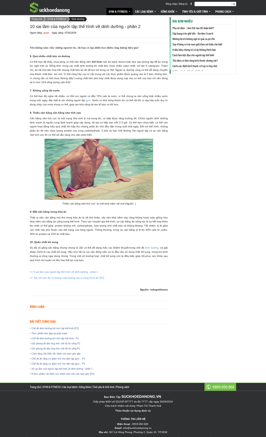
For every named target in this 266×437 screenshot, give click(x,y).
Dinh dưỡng (78, 19)
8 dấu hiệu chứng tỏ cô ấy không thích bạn (194, 49)
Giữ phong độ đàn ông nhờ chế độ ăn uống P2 (55, 343)
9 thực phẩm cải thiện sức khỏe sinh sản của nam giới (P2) (62, 374)
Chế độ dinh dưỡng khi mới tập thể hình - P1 (55, 338)
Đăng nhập (171, 4)
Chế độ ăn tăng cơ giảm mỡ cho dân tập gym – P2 (58, 358)
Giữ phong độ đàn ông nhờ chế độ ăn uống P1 (55, 348)
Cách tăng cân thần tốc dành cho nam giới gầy (56, 353)
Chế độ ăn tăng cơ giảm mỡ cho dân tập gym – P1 (58, 363)
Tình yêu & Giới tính (195, 11)
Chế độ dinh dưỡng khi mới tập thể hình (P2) (55, 328)
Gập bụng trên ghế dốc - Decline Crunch (192, 33)
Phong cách (223, 11)
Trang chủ (37, 19)
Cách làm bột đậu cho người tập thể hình (193, 55)
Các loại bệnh (144, 11)
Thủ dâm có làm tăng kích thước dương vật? (195, 60)
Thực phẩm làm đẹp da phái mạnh (49, 333)
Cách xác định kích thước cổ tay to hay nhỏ (194, 66)
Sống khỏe (168, 11)
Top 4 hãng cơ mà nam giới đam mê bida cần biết (197, 44)
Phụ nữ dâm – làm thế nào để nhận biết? (193, 28)
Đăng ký (183, 4)
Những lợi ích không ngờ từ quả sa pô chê (193, 39)
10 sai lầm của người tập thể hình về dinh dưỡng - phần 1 (61, 368)
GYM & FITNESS (118, 11)
